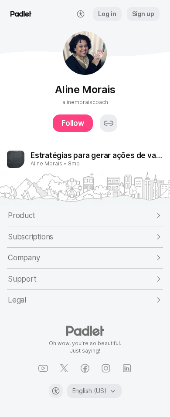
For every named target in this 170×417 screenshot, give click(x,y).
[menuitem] (81, 14)
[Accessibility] (56, 391)
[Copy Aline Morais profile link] (108, 123)
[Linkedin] (127, 368)
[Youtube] (43, 368)
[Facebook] (85, 368)
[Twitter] (64, 368)
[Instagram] (106, 368)
